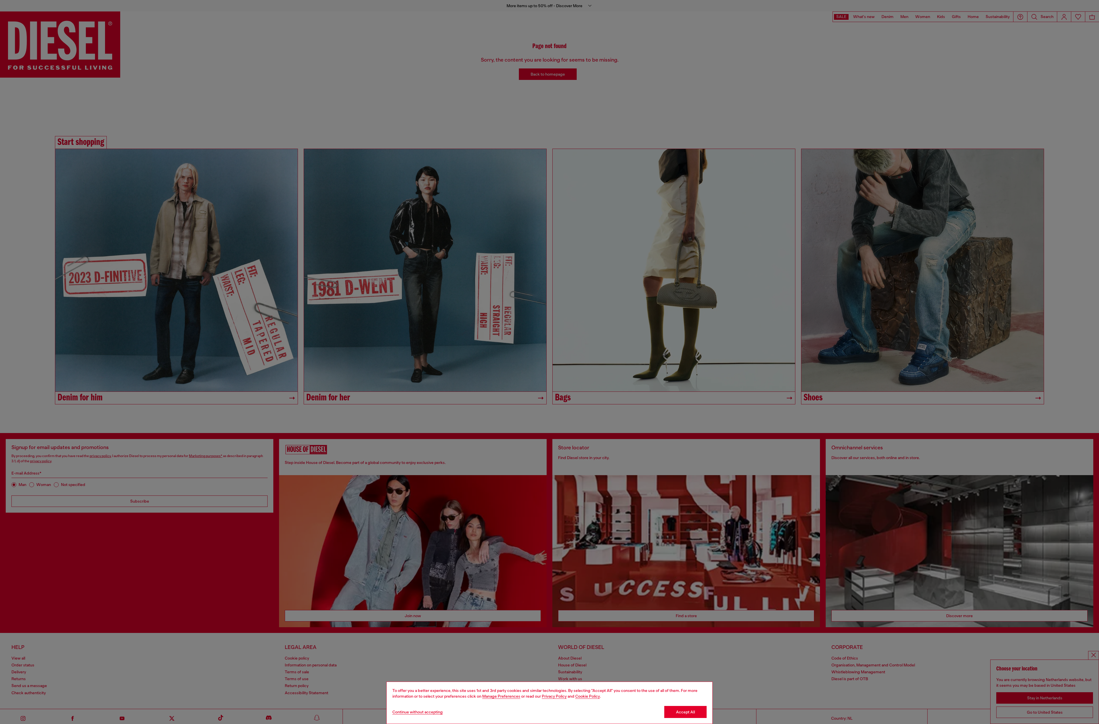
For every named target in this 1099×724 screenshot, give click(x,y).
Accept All (685, 712)
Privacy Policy (554, 696)
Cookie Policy (587, 696)
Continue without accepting (417, 712)
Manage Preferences (501, 696)
